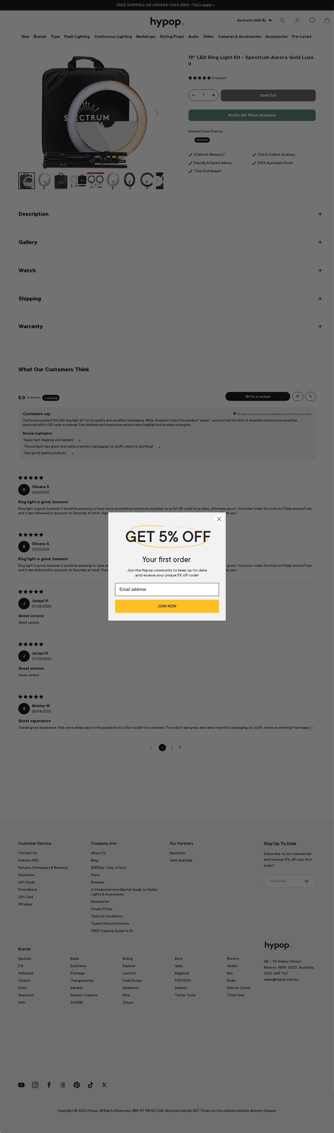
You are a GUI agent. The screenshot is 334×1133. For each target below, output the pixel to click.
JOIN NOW (167, 606)
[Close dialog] (219, 519)
